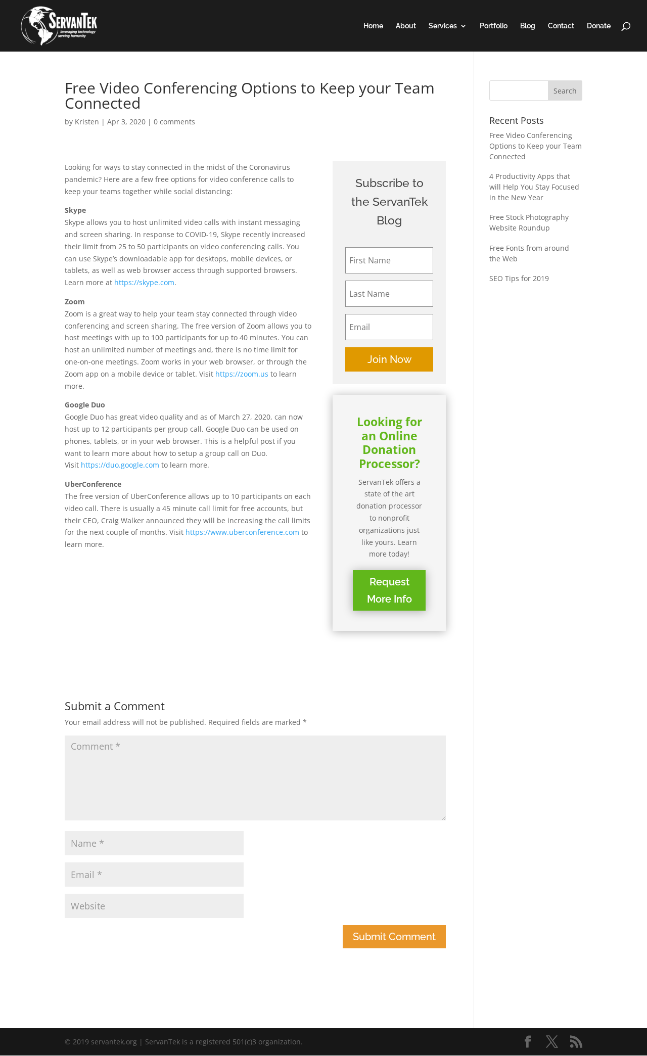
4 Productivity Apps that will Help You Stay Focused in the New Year (534, 186)
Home (373, 26)
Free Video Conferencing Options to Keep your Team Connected (535, 145)
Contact (561, 26)
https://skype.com (144, 282)
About (406, 26)
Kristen (87, 121)
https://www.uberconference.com (242, 532)
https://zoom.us (241, 374)
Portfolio (493, 26)
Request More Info (389, 590)
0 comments (174, 121)
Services (443, 26)
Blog (527, 26)
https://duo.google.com (120, 465)
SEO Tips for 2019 (519, 278)
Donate (599, 26)
